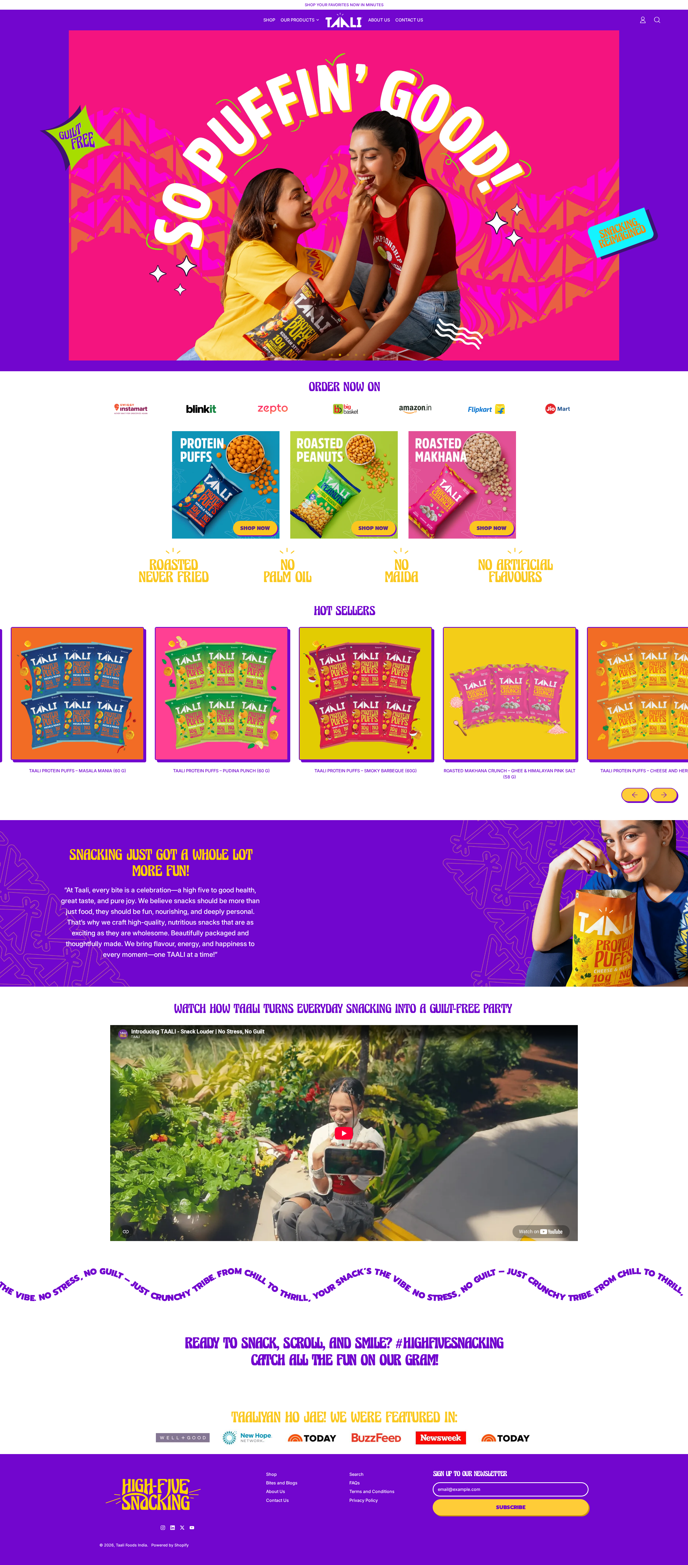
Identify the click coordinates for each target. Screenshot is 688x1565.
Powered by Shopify (170, 1545)
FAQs (354, 1482)
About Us (379, 20)
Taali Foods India (131, 1545)
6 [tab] (364, 355)
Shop (269, 20)
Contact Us (409, 20)
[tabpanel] (344, 195)
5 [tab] (356, 355)
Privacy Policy (363, 1500)
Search (356, 1474)
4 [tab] (348, 355)
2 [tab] (332, 355)
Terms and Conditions (372, 1491)
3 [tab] (340, 355)
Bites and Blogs (282, 1482)
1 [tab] (324, 355)
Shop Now (255, 528)
